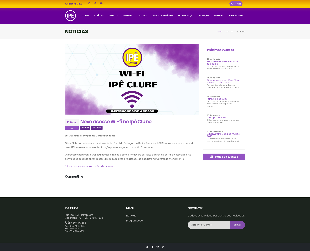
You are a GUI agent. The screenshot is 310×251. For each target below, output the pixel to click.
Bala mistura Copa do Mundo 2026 (223, 135)
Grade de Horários (163, 15)
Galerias (219, 15)
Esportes (128, 15)
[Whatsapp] (162, 247)
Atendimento (236, 15)
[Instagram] (89, 3)
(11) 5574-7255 (77, 222)
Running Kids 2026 (217, 98)
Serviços (204, 15)
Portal (237, 3)
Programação (186, 15)
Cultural (143, 15)
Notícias (99, 15)
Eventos (113, 15)
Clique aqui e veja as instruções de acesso (89, 166)
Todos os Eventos (226, 157)
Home (219, 31)
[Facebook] (95, 3)
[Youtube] (101, 3)
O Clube (85, 15)
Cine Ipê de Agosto (217, 117)
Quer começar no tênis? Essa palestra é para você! (223, 81)
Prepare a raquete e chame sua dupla (222, 62)
